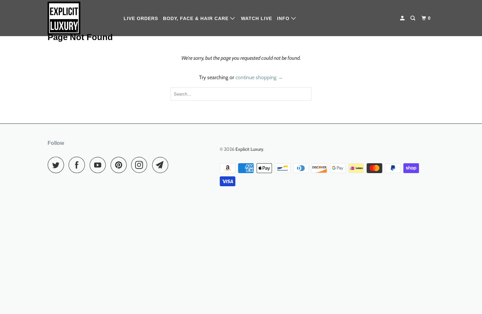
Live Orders (141, 18)
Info (284, 18)
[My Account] (403, 18)
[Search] (413, 18)
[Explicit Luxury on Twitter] (57, 165)
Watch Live (256, 18)
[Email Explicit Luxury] (162, 165)
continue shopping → (259, 77)
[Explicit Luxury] (81, 18)
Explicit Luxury (249, 149)
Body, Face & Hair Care (196, 18)
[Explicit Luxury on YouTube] (99, 165)
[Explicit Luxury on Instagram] (141, 165)
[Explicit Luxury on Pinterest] (120, 165)
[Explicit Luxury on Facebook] (78, 165)
